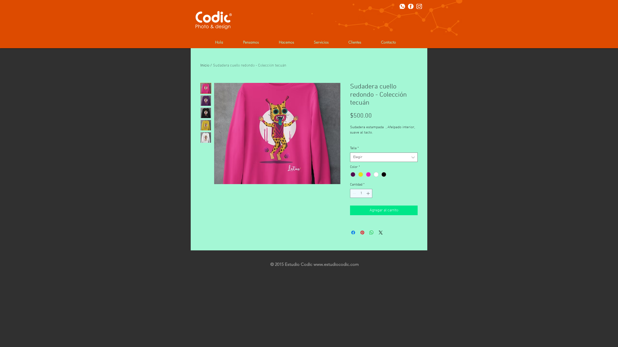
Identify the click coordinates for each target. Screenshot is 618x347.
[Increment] (368, 193)
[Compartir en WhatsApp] (371, 232)
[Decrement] (354, 193)
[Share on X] (381, 232)
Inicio (204, 65)
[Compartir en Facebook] (353, 232)
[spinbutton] (361, 193)
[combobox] (384, 157)
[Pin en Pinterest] (362, 232)
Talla (354, 148)
